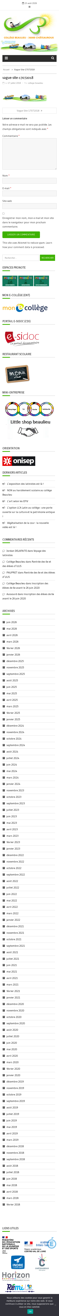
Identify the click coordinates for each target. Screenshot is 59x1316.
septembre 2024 (16, 745)
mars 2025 (12, 706)
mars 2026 (12, 641)
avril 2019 (12, 1133)
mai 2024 (12, 771)
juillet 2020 (13, 1036)
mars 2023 (12, 835)
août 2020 (12, 1029)
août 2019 (12, 1107)
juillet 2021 (13, 958)
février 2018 (13, 1204)
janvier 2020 (13, 1075)
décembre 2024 (15, 725)
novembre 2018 (15, 1152)
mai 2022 (12, 900)
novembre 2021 (15, 932)
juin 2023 (12, 816)
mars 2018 (13, 1198)
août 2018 (12, 1165)
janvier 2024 (13, 783)
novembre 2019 (15, 1088)
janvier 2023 (13, 848)
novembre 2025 (15, 667)
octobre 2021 (14, 939)
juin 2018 (12, 1178)
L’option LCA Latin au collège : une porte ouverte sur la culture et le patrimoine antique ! (28, 512)
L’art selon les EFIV (17, 501)
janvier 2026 (13, 654)
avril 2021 (12, 978)
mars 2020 (13, 1062)
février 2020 (13, 1068)
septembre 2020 (16, 1023)
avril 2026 (12, 635)
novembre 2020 (15, 1010)
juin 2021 (12, 965)
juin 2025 (12, 686)
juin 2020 (12, 1042)
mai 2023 (12, 822)
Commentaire (11, 135)
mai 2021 (12, 971)
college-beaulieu (35, 83)
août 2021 (12, 952)
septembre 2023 (16, 803)
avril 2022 (12, 906)
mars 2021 (12, 984)
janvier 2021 (13, 997)
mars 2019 (12, 1139)
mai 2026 (12, 628)
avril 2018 (12, 1191)
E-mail (6, 188)
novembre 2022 (15, 861)
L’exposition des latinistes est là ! (25, 483)
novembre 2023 (15, 790)
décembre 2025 (15, 661)
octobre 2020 (14, 1016)
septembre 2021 (16, 945)
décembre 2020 (15, 1004)
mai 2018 (12, 1185)
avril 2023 (12, 829)
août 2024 (12, 751)
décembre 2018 (15, 1146)
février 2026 (13, 648)
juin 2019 (12, 1120)
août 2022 (12, 881)
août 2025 (12, 680)
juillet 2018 (13, 1172)
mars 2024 (13, 777)
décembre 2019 (15, 1081)
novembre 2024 (15, 732)
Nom (6, 175)
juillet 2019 (13, 1113)
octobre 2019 (14, 1094)
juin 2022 (12, 894)
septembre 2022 (16, 874)
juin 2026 (12, 622)
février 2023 (13, 842)
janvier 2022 (13, 919)
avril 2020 (12, 1055)
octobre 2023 (14, 796)
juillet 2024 (13, 758)
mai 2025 (12, 693)
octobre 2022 (14, 868)
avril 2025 (12, 699)
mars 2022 (12, 913)
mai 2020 (12, 1049)
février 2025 (13, 712)
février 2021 (13, 991)
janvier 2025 (13, 719)
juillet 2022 (13, 887)
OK (30, 1311)
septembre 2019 (16, 1101)
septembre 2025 (16, 673)
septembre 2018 (16, 1159)
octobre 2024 (14, 738)
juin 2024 (12, 764)
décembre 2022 (15, 855)
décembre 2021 (15, 926)
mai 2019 (12, 1126)
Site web (7, 200)
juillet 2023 (13, 809)
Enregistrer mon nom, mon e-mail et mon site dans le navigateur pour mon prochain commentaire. (28, 222)
